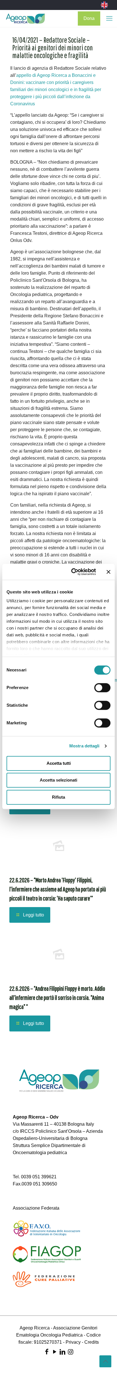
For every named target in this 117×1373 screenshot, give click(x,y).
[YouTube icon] (54, 1351)
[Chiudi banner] (108, 572)
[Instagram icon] (70, 1351)
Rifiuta (58, 797)
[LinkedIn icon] (62, 1351)
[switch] (102, 687)
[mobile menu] (109, 18)
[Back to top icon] (105, 1361)
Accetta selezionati (58, 780)
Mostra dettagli (84, 745)
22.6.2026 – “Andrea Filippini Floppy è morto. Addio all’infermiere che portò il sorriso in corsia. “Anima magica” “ (57, 997)
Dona (89, 18)
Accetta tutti (59, 763)
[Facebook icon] (46, 1351)
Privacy (73, 1342)
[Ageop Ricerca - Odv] (25, 18)
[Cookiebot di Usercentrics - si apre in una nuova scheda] (72, 571)
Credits (91, 1342)
